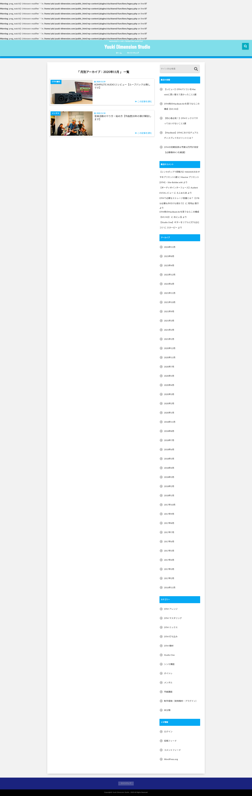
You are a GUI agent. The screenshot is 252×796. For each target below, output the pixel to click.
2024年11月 (169, 247)
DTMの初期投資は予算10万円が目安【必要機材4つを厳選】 (181, 150)
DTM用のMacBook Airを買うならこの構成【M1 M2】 (182, 106)
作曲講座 (168, 692)
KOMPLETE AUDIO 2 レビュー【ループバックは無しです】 (122, 86)
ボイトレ (168, 673)
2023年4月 (169, 266)
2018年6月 (169, 450)
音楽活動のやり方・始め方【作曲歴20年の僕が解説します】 (122, 118)
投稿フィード (170, 741)
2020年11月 (169, 358)
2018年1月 (169, 496)
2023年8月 (169, 256)
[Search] (196, 69)
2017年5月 (169, 551)
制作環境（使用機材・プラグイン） (181, 701)
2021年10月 (169, 302)
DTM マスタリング (173, 618)
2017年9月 (169, 514)
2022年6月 (169, 284)
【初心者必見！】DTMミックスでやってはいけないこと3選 (181, 121)
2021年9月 (169, 312)
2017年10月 (169, 505)
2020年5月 (169, 376)
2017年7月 (169, 532)
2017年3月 (169, 569)
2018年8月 (169, 431)
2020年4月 (169, 385)
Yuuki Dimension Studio (127, 47)
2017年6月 (169, 542)
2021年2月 (169, 330)
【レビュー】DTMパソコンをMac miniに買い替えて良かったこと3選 (180, 92)
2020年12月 (169, 348)
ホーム (119, 53)
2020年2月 (169, 404)
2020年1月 (169, 413)
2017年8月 (169, 523)
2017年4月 (169, 560)
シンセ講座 (169, 664)
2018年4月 (169, 468)
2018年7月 (169, 440)
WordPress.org (171, 759)
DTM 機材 (168, 646)
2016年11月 (169, 588)
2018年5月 (169, 459)
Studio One (169, 655)
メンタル (168, 683)
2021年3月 (169, 321)
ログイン (168, 732)
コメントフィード (172, 750)
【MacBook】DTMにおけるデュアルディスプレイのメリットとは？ (181, 135)
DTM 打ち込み (171, 637)
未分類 (167, 710)
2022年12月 (169, 275)
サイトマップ (133, 53)
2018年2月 (169, 486)
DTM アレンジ (171, 609)
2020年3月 (169, 394)
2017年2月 (169, 578)
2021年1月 (169, 339)
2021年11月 (169, 293)
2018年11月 (169, 422)
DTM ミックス (171, 627)
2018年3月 (169, 477)
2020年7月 (169, 367)
